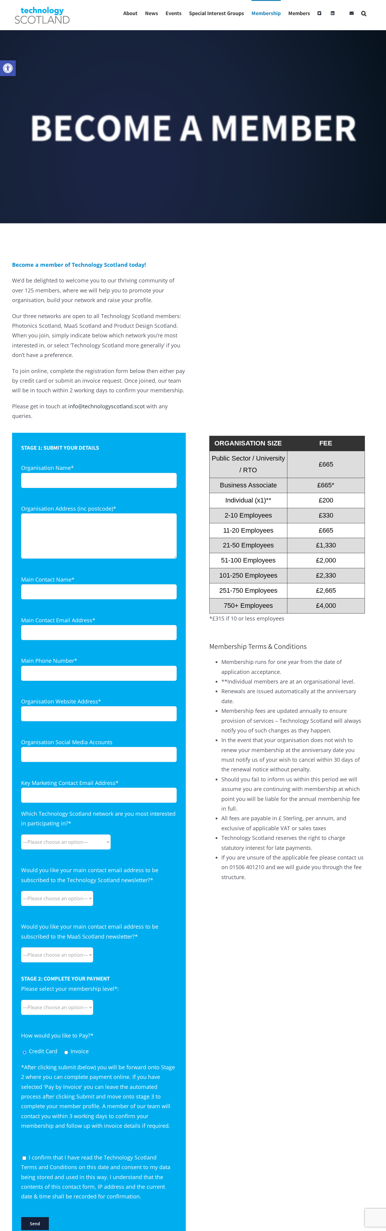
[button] (8, 68)
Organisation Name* (47, 467)
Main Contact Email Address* (58, 620)
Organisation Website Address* (61, 701)
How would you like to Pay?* (57, 1035)
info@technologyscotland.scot (106, 406)
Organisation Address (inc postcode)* (68, 508)
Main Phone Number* (49, 660)
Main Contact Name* (47, 579)
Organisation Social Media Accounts (66, 742)
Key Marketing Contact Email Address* (70, 782)
